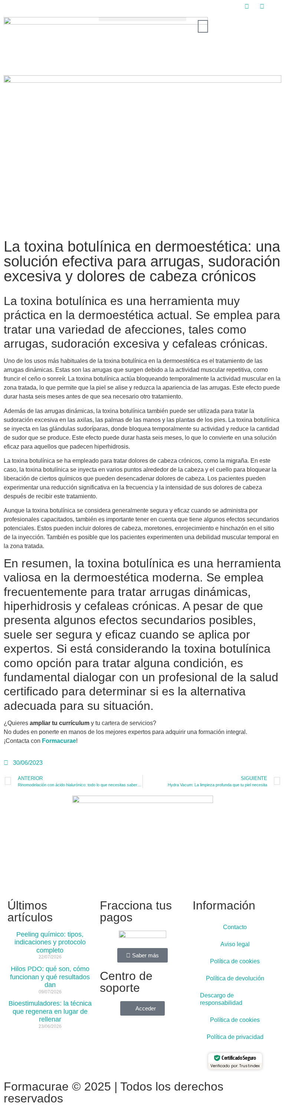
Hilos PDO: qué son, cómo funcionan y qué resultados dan (50, 977)
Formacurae (59, 741)
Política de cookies (235, 961)
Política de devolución (235, 978)
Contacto (235, 927)
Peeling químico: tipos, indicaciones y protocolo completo (50, 942)
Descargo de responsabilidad (221, 999)
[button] (142, 19)
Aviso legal (235, 944)
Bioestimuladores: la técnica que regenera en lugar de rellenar (50, 1011)
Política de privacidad (235, 1037)
